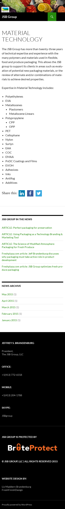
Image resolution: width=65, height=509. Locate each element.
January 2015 (9, 320)
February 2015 (10, 313)
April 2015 (8, 300)
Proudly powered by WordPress (17, 504)
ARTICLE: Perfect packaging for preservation (27, 227)
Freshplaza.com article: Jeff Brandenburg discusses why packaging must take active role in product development (30, 257)
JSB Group (9, 17)
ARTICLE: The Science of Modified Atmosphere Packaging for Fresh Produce (28, 245)
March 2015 (9, 307)
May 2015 (7, 294)
